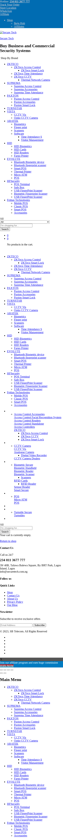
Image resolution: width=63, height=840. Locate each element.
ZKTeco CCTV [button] (23, 76)
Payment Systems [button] (16, 493)
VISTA (11, 734)
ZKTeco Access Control (34, 433)
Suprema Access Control (27, 86)
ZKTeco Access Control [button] (27, 67)
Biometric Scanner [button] (24, 474)
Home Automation (17, 505)
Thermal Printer (22, 171)
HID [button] (9, 143)
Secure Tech (7, 38)
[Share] (5, 669)
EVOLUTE (13, 781)
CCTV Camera (22, 445)
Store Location (8, 7)
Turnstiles (19, 515)
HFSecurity (13, 803)
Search (5, 229)
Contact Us (13, 595)
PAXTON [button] (13, 95)
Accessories (20, 212)
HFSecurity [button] (13, 181)
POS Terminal (22, 184)
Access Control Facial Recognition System (37, 417)
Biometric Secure (23, 464)
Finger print (20, 127)
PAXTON (13, 718)
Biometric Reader (23, 471)
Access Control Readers (27, 420)
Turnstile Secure (23, 512)
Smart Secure (21, 490)
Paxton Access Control (26, 98)
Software (19, 756)
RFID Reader (28, 483)
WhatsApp (6, 10)
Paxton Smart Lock (24, 105)
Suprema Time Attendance (28, 92)
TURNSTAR (14, 108)
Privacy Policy (15, 601)
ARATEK (12, 743)
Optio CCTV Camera (26, 117)
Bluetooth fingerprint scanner (30, 165)
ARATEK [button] (12, 120)
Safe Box (19, 187)
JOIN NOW (7, 665)
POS (16, 177)
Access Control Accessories (29, 414)
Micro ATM (20, 174)
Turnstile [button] (12, 509)
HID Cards (20, 149)
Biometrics (20, 124)
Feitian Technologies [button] (18, 200)
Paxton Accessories (24, 101)
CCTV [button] (11, 442)
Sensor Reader (22, 486)
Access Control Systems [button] (20, 411)
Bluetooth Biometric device (29, 162)
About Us (12, 598)
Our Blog (12, 518)
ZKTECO (12, 686)
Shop (10, 20)
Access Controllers (24, 426)
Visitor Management (32, 139)
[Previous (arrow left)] (1, 673)
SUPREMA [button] (13, 83)
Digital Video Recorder (34, 455)
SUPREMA (13, 705)
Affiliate (4, 14)
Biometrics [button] (13, 461)
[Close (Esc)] (1, 669)
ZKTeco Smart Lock (32, 70)
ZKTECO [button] (12, 64)
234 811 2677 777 (20, 1)
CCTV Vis (20, 114)
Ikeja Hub (19, 23)
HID (9, 765)
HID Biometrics (23, 146)
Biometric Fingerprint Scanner (30, 193)
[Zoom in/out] (11, 669)
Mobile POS (21, 203)
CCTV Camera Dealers (27, 458)
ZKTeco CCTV (30, 436)
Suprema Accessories (25, 89)
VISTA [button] (11, 111)
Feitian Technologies (18, 822)
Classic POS (21, 206)
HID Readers (21, 152)
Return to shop (8, 541)
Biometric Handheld (25, 467)
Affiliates (19, 26)
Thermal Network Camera (35, 79)
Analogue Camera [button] (24, 452)
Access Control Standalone (29, 423)
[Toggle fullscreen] (8, 669)
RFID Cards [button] (21, 480)
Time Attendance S (31, 136)
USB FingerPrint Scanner (28, 190)
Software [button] (19, 133)
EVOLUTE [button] (13, 158)
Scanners (19, 130)
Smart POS (20, 168)
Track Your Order (9, 4)
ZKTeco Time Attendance (28, 73)
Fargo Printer (21, 155)
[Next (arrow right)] (5, 673)
